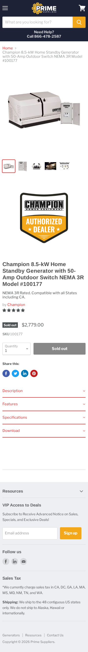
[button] (13, 310)
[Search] (79, 22)
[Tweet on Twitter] (15, 373)
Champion (16, 305)
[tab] (44, 391)
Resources (33, 635)
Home (7, 48)
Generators (11, 635)
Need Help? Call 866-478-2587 (44, 34)
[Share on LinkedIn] (24, 373)
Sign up (70, 533)
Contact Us (55, 635)
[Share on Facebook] (6, 373)
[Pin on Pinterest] (34, 373)
